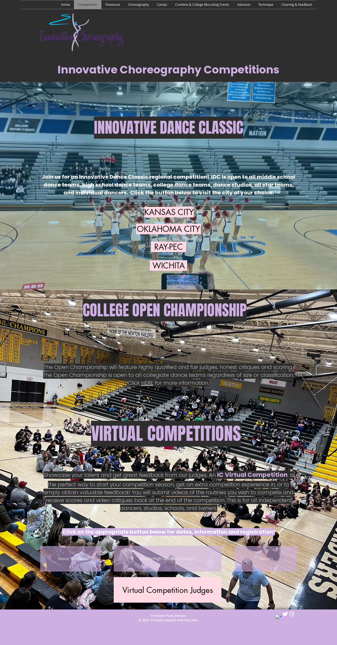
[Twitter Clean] (285, 614)
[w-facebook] (278, 618)
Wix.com (191, 620)
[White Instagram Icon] (292, 614)
